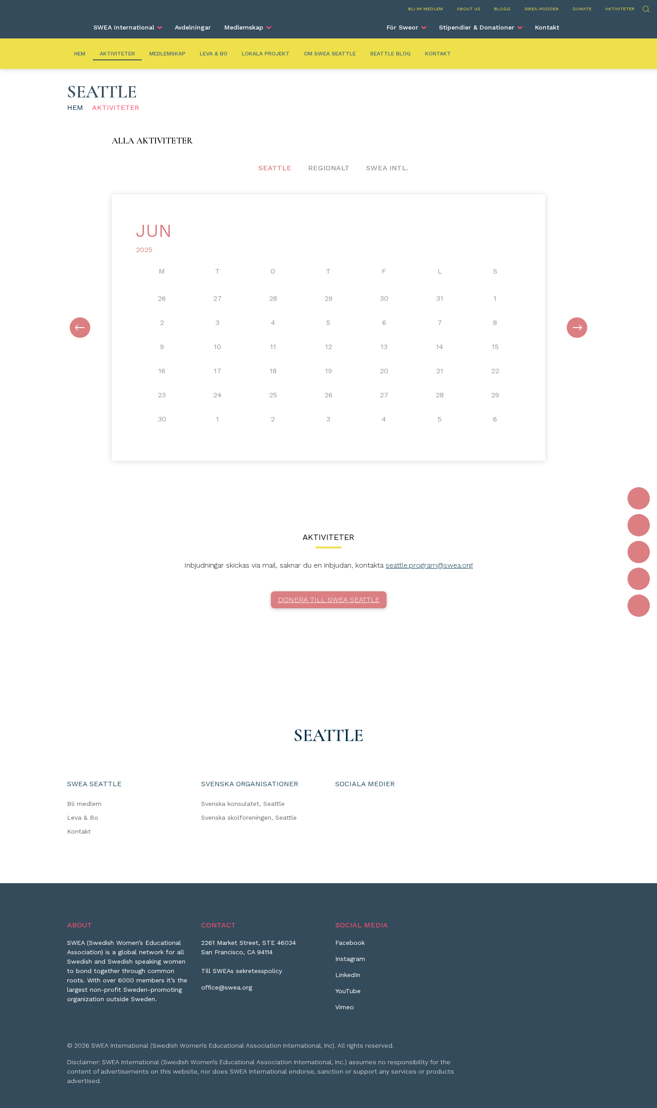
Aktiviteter (620, 8)
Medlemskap (243, 27)
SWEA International (123, 27)
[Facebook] (639, 498)
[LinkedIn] (639, 552)
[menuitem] (127, 27)
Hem (79, 54)
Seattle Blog (390, 54)
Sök (645, 8)
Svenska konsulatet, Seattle (243, 803)
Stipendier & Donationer (476, 27)
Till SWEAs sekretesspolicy (241, 970)
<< (80, 327)
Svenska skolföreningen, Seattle (249, 817)
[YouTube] (639, 579)
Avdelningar (193, 27)
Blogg (502, 8)
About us (468, 8)
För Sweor (402, 27)
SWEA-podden (541, 8)
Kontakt (547, 27)
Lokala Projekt (266, 54)
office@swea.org (226, 987)
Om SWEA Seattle (330, 54)
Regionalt (329, 168)
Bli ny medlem (425, 8)
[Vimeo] (639, 605)
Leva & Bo (213, 54)
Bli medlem (84, 803)
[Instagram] (639, 525)
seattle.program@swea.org (429, 565)
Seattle (274, 168)
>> (577, 327)
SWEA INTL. (387, 168)
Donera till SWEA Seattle (328, 599)
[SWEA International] (328, 23)
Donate (582, 8)
